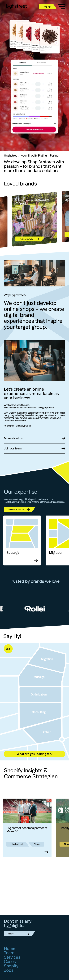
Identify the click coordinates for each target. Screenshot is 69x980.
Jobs (8, 970)
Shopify (11, 965)
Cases (10, 961)
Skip (8, 649)
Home (9, 948)
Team (9, 952)
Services (12, 957)
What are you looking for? (34, 754)
